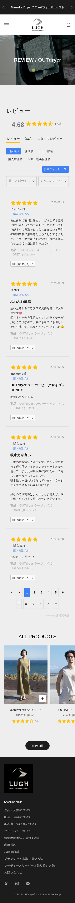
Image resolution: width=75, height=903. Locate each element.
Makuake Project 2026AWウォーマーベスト (37, 7)
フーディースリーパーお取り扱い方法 (29, 865)
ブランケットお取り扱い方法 (23, 858)
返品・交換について (17, 810)
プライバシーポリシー (19, 831)
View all (37, 746)
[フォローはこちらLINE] (28, 884)
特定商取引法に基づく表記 (22, 838)
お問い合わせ (13, 872)
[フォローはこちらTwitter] (6, 884)
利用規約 (10, 845)
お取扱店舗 (11, 852)
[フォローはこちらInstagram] (17, 884)
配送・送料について (17, 817)
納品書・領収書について (20, 824)
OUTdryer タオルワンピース (26, 710)
